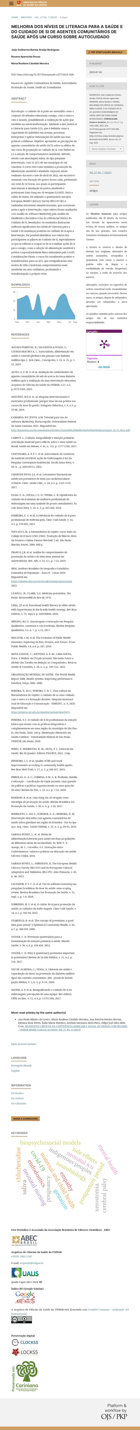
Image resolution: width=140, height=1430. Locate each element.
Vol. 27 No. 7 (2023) (45, 17)
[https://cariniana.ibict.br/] (25, 1391)
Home (14, 17)
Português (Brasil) (21, 1065)
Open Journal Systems (23, 1044)
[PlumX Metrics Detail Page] (104, 344)
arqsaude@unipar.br (32, 1263)
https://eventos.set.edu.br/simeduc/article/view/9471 (40, 712)
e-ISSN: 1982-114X (21, 1256)
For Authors (17, 1098)
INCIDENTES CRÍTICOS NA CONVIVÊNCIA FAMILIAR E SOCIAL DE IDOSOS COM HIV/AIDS (76, 1026)
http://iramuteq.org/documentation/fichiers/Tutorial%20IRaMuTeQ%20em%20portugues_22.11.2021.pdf (70, 430)
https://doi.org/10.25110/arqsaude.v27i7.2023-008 (45, 74)
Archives (26, 17)
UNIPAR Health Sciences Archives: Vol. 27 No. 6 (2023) (50, 1029)
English (15, 1070)
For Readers (17, 1093)
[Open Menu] (11, 3)
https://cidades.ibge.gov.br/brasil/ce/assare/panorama (41, 581)
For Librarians (18, 1103)
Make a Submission (25, 1118)
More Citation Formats (104, 149)
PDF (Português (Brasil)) (106, 52)
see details (104, 366)
